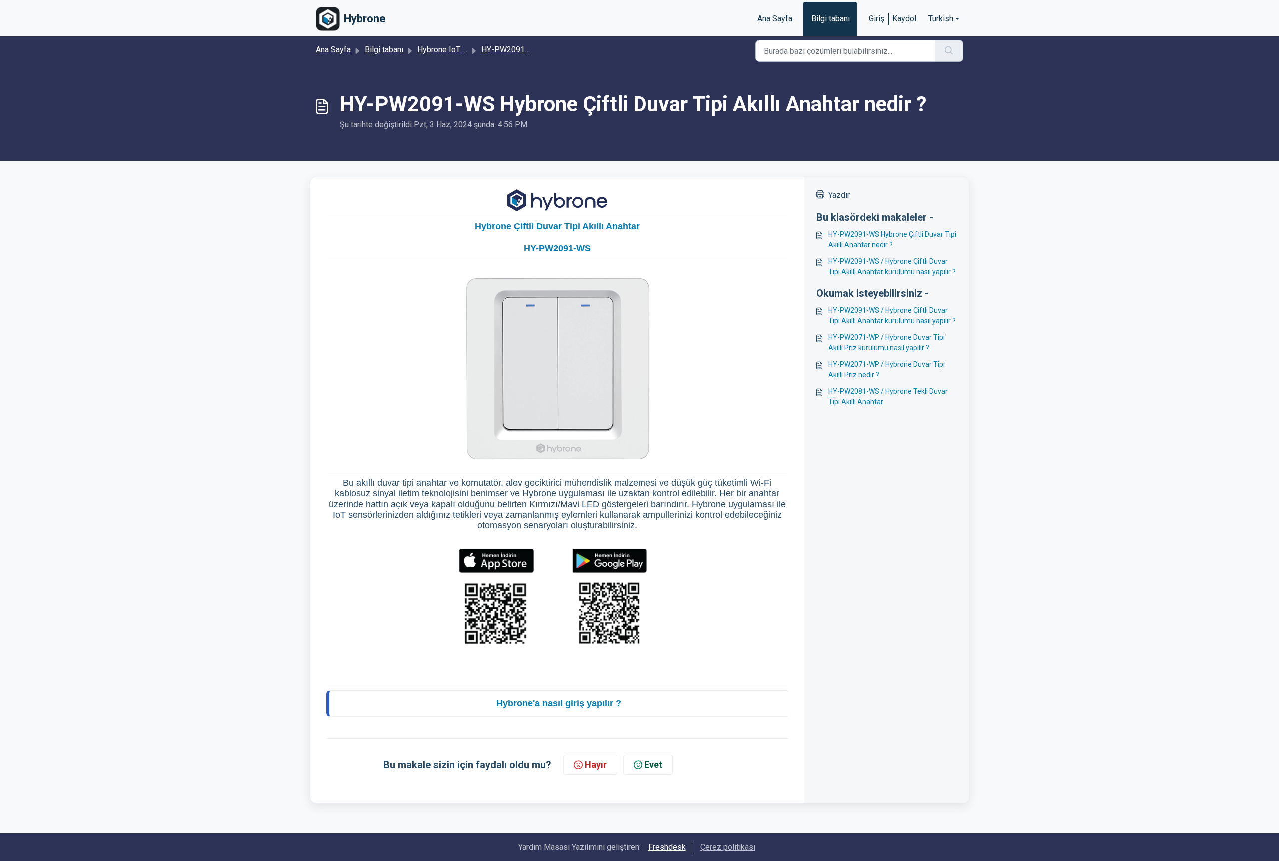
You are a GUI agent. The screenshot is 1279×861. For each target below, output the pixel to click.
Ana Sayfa (774, 18)
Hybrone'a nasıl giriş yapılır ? (558, 703)
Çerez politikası (727, 847)
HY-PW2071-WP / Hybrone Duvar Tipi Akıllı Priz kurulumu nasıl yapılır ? (886, 342)
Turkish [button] (940, 18)
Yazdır (839, 195)
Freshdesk (667, 847)
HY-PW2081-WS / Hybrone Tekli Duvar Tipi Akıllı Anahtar (888, 396)
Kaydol (904, 18)
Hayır (596, 764)
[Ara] (949, 51)
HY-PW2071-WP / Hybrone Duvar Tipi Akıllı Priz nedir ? (886, 369)
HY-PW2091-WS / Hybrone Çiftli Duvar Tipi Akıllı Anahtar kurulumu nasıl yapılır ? (892, 266)
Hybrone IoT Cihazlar (453, 49)
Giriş (876, 18)
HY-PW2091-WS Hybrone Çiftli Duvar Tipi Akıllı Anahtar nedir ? (892, 239)
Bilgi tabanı (830, 18)
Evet (653, 764)
